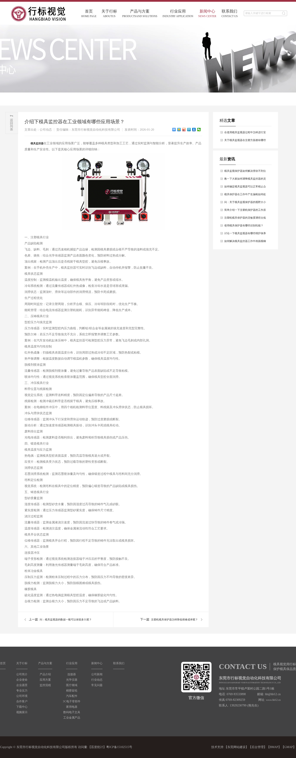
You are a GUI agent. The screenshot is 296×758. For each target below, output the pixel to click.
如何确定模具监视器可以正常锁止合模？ (245, 187)
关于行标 (109, 13)
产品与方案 (139, 13)
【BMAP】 (274, 747)
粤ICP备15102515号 (119, 747)
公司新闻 (96, 674)
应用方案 (45, 679)
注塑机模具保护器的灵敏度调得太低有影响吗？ (245, 219)
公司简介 (22, 674)
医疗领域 (71, 685)
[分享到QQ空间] (179, 129)
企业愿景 (22, 685)
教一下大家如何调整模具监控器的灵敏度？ (245, 180)
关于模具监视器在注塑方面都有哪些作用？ (245, 141)
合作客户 (22, 701)
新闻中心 (207, 13)
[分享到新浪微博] (184, 129)
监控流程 (45, 685)
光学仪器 (71, 679)
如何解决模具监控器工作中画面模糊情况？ (245, 242)
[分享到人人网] (194, 129)
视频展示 (22, 712)
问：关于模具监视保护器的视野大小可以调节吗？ (245, 203)
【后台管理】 (258, 747)
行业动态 (96, 679)
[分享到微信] (199, 129)
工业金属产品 (71, 717)
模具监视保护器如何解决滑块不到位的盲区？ (245, 172)
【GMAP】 (288, 747)
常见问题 (96, 685)
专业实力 (22, 690)
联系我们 (229, 13)
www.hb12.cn (273, 699)
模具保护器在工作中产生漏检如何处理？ (245, 195)
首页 (88, 13)
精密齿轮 (71, 690)
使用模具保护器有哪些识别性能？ (243, 225)
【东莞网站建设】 (236, 747)
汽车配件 (71, 696)
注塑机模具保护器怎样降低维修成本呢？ (174, 619)
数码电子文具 (71, 712)
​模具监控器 (37, 143)
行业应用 (178, 13)
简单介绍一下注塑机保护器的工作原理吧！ (245, 211)
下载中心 (22, 706)
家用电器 (71, 706)
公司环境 (22, 696)
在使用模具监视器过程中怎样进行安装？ (245, 133)
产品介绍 (45, 674)
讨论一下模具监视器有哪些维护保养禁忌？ (245, 234)
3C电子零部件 (71, 701)
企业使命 (22, 679)
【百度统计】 (97, 747)
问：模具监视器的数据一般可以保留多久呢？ (66, 619)
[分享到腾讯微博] (189, 129)
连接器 (71, 674)
